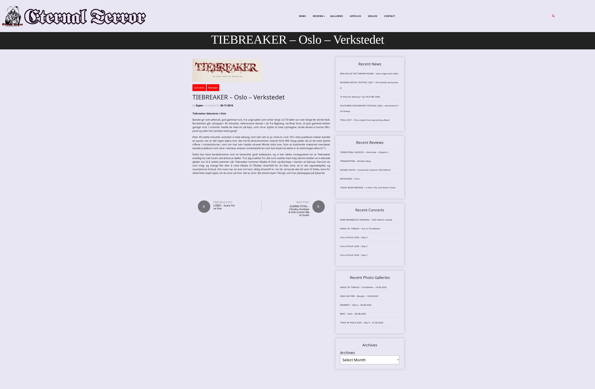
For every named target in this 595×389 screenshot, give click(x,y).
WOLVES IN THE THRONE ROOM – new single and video (369, 73)
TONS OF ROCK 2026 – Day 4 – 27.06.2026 (361, 322)
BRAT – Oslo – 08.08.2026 (353, 313)
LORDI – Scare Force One (224, 207)
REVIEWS (318, 16)
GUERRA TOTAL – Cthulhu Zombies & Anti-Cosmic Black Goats (299, 211)
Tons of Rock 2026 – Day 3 (353, 246)
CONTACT (389, 16)
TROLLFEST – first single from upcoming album (365, 120)
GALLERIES (336, 16)
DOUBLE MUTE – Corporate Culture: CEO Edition (365, 169)
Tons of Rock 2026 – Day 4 (353, 237)
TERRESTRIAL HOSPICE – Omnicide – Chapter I (364, 152)
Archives (347, 352)
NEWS (302, 16)
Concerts (199, 87)
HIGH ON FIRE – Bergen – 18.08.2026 (359, 296)
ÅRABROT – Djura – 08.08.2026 (356, 305)
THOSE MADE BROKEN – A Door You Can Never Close (367, 187)
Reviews (213, 87)
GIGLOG (372, 16)
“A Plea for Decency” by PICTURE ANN (360, 96)
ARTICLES (355, 16)
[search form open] (553, 16)
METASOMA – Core (349, 178)
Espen (199, 105)
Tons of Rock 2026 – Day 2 (353, 255)
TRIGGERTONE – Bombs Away (355, 161)
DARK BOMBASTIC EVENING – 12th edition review (366, 219)
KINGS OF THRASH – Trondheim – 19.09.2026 (363, 287)
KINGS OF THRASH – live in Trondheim (360, 228)
